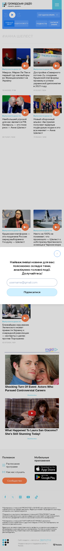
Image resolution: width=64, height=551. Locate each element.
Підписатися (32, 292)
